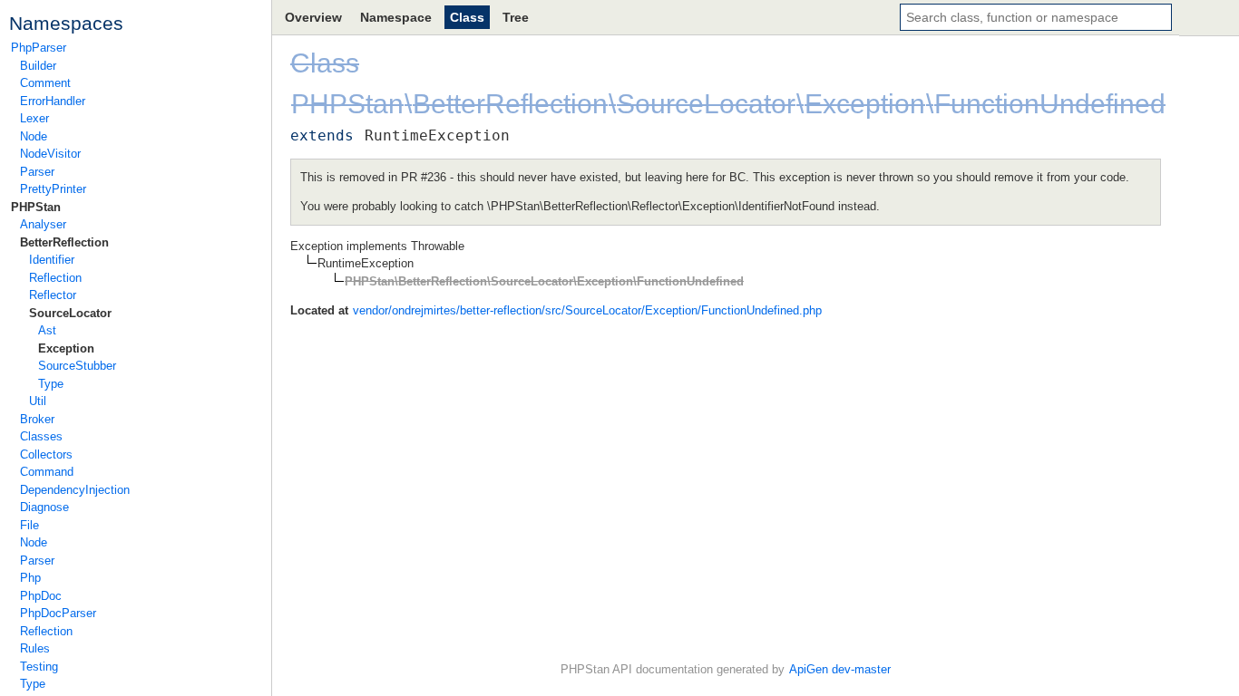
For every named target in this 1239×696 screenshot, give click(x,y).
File (29, 525)
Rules (35, 648)
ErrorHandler (52, 101)
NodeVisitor (50, 153)
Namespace (396, 17)
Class (467, 17)
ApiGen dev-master (840, 669)
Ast (47, 330)
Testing (39, 666)
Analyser (43, 224)
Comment (45, 83)
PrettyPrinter (53, 189)
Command (46, 471)
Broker (37, 419)
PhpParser (38, 47)
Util (37, 401)
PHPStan (36, 207)
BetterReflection (64, 242)
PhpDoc (41, 596)
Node (33, 136)
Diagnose (44, 507)
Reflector (52, 295)
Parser (37, 172)
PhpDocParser (58, 613)
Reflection (55, 278)
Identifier (51, 259)
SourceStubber (77, 365)
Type (50, 384)
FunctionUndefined (1050, 104)
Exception (66, 348)
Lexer (34, 118)
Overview (313, 17)
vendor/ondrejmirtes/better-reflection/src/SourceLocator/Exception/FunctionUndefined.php (587, 310)
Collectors (46, 454)
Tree (515, 17)
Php (30, 578)
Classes (41, 436)
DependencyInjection (75, 490)
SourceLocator (70, 313)
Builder (38, 65)
